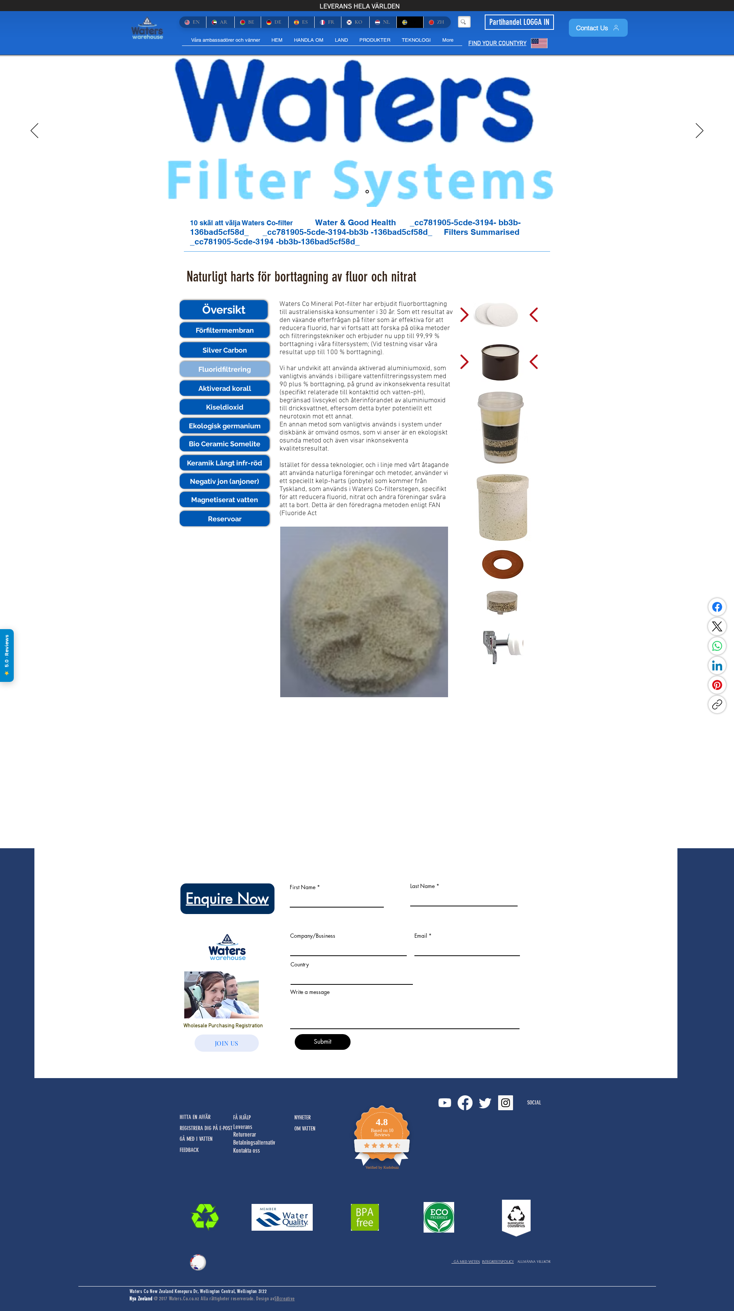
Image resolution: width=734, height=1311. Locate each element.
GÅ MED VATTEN (465, 1261)
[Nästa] (699, 131)
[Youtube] (444, 1102)
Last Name (422, 886)
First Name (302, 887)
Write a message (310, 992)
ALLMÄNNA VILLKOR (533, 1261)
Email (420, 936)
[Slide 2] (367, 192)
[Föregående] (34, 131)
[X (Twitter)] (717, 626)
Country (300, 964)
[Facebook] (717, 607)
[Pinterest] (717, 685)
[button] (224, 309)
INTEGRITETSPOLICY (498, 1261)
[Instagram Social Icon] (505, 1102)
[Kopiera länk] (717, 704)
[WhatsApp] (717, 646)
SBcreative (284, 1298)
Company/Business (312, 936)
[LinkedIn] (717, 665)
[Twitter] (485, 1102)
